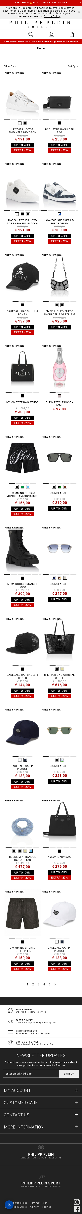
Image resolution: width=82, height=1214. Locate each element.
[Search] (30, 34)
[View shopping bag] (72, 34)
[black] (25, 123)
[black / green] (59, 487)
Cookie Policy (52, 16)
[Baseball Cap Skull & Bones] (22, 277)
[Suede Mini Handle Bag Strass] (22, 823)
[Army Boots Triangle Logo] (22, 550)
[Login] (51, 34)
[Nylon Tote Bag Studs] (22, 368)
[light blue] (28, 487)
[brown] (65, 487)
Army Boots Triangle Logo (22, 585)
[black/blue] (54, 578)
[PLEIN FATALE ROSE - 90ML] (59, 368)
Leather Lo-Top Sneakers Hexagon (22, 131)
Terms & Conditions (16, 1203)
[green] (22, 487)
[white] (19, 123)
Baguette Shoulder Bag (59, 131)
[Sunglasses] (59, 459)
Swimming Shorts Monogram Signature (22, 495)
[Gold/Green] (62, 760)
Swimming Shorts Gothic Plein (22, 949)
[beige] (62, 669)
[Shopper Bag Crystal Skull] (59, 641)
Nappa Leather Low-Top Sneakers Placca (22, 222)
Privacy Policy (40, 1203)
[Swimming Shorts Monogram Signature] (22, 459)
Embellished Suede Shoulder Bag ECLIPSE (59, 313)
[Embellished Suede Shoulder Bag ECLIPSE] (59, 277)
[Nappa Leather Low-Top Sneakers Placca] (22, 186)
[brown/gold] (59, 578)
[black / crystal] (62, 305)
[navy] (25, 760)
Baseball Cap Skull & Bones (22, 313)
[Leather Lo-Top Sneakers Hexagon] (22, 95)
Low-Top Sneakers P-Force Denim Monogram (59, 222)
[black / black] (28, 214)
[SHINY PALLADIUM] (65, 578)
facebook (77, 1209)
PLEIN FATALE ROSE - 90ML (59, 404)
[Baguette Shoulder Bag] (59, 95)
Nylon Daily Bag (59, 856)
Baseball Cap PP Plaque (22, 767)
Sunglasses (59, 493)
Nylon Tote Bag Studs (22, 402)
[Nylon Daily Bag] (59, 823)
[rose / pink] (59, 396)
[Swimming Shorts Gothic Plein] (22, 914)
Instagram (77, 1202)
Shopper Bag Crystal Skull (59, 676)
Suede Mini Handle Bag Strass (22, 858)
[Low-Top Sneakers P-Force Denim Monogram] (59, 186)
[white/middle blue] (59, 214)
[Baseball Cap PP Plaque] (22, 732)
